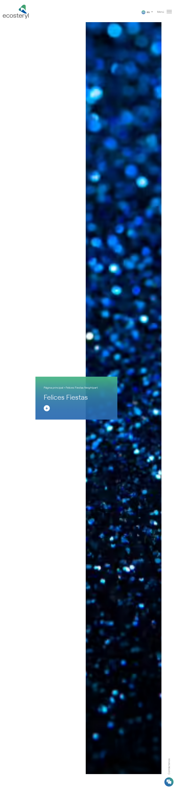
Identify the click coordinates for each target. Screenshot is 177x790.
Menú (160, 11)
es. (148, 12)
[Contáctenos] (169, 782)
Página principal (53, 387)
